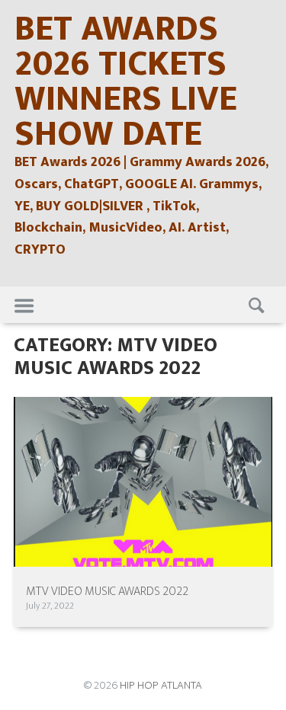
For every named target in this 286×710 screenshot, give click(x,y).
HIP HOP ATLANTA (161, 685)
